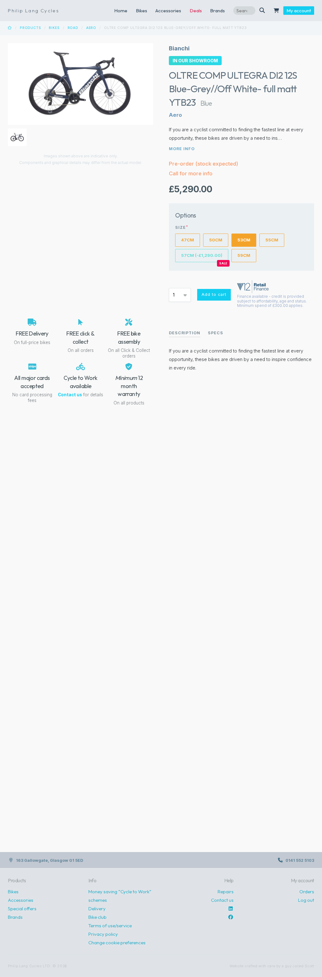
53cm (243, 239)
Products (30, 28)
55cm (271, 239)
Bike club (97, 917)
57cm (201, 255)
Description (184, 332)
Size (181, 227)
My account (298, 11)
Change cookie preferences (117, 943)
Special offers (22, 909)
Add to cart (214, 294)
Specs (215, 332)
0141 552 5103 (300, 860)
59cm (243, 255)
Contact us (70, 394)
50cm (215, 239)
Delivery (97, 909)
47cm (187, 239)
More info (182, 148)
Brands (15, 917)
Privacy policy (103, 934)
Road (73, 28)
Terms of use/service (110, 926)
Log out (306, 900)
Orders (306, 892)
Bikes (141, 11)
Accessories (168, 11)
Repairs (226, 892)
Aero (91, 28)
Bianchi (179, 48)
